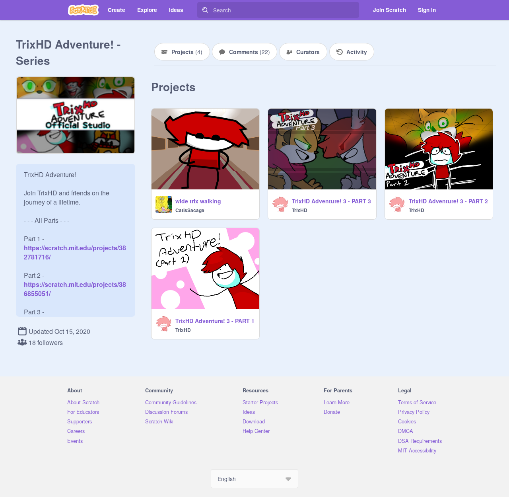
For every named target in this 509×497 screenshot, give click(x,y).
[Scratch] (83, 10)
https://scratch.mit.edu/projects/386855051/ (75, 284)
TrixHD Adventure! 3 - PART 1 (214, 321)
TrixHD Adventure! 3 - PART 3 (331, 201)
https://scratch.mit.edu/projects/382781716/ (75, 247)
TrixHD (299, 210)
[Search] (205, 10)
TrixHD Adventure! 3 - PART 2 (448, 201)
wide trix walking (198, 201)
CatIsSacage (189, 210)
